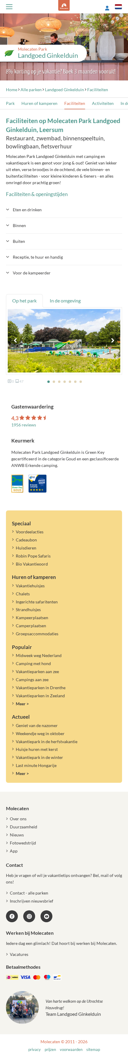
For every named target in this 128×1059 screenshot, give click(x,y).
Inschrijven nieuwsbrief (31, 900)
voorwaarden (71, 1049)
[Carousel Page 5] (70, 382)
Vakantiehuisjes (30, 585)
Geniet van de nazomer (37, 725)
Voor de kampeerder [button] (32, 272)
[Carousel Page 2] (54, 382)
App (14, 850)
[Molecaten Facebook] (12, 916)
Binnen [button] (19, 225)
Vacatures (19, 954)
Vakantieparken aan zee (37, 671)
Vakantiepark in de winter (39, 757)
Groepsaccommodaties (37, 633)
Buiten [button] (19, 241)
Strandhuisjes (28, 609)
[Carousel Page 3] (59, 382)
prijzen (50, 1049)
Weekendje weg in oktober (40, 733)
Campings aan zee (32, 679)
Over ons (18, 818)
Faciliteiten (74, 103)
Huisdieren (26, 547)
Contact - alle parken (29, 892)
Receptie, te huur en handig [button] (38, 257)
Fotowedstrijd (23, 842)
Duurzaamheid (23, 826)
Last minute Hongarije (36, 765)
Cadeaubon (26, 539)
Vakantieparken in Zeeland (40, 695)
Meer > (22, 703)
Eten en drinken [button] (27, 209)
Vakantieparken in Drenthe (40, 687)
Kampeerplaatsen (32, 617)
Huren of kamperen (39, 103)
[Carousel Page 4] (64, 382)
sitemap (93, 1049)
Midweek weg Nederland (39, 655)
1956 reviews (23, 424)
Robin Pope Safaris (33, 555)
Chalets (23, 593)
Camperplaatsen (31, 625)
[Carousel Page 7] (80, 382)
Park (10, 103)
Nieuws (17, 834)
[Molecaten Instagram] (29, 916)
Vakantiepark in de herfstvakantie (46, 741)
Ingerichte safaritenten (37, 601)
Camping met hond (33, 663)
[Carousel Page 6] (75, 382)
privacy (34, 1049)
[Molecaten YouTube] (46, 916)
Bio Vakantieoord (32, 563)
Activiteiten (103, 103)
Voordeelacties (29, 531)
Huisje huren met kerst (37, 749)
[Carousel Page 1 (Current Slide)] (48, 382)
